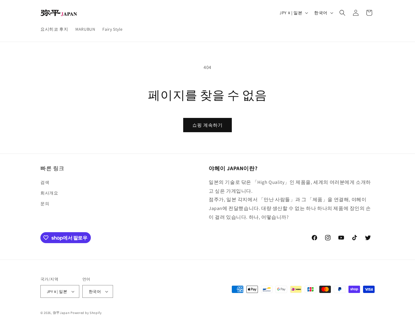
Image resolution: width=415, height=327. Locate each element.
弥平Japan (61, 313)
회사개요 (49, 193)
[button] (342, 12)
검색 (44, 182)
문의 (44, 203)
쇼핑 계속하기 (207, 125)
